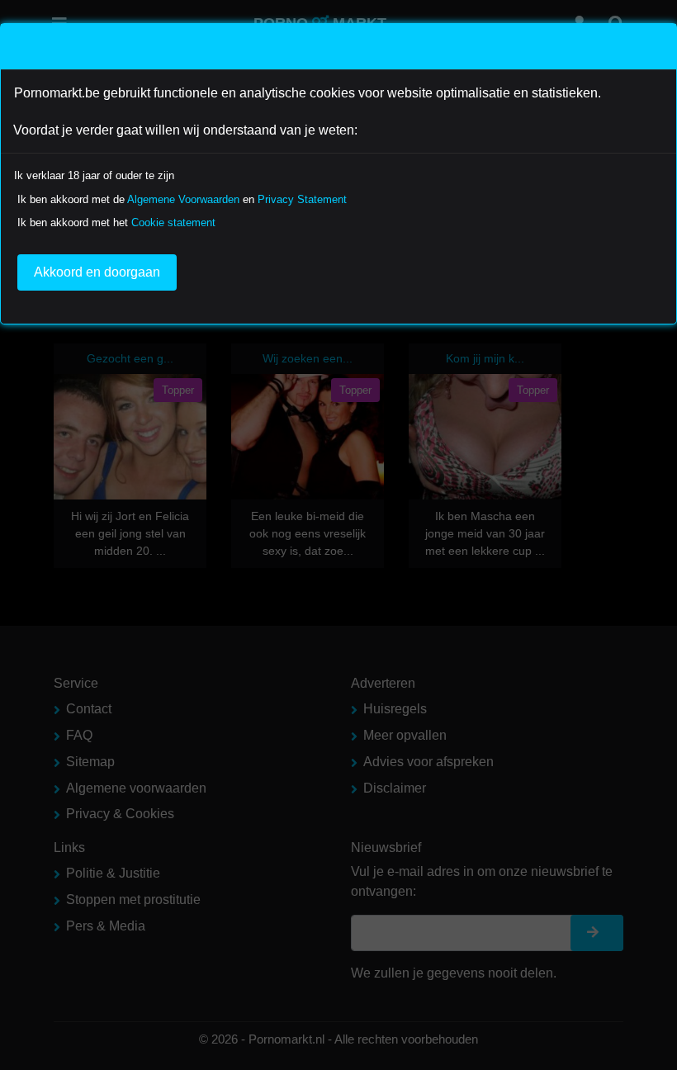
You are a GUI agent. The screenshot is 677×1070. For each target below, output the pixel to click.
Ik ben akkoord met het (116, 222)
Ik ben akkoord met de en (182, 199)
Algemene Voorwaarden (183, 199)
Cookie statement (173, 222)
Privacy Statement (302, 199)
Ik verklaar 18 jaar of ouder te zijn (94, 175)
